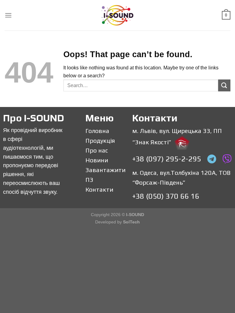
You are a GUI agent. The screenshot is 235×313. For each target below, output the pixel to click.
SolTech (131, 221)
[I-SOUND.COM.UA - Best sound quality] (117, 15)
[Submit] (224, 85)
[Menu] (8, 15)
